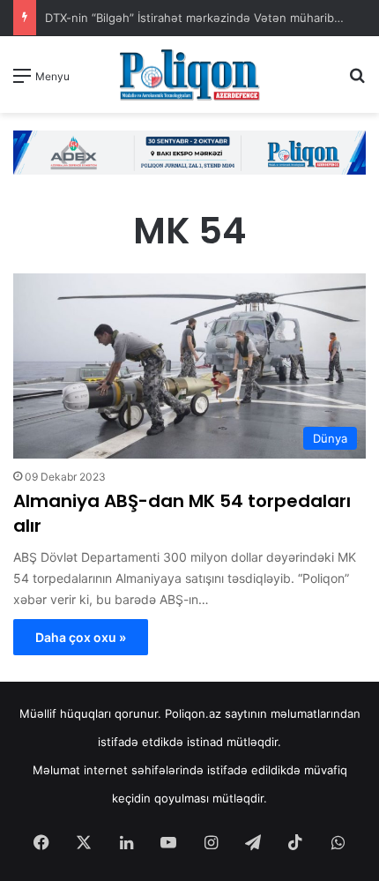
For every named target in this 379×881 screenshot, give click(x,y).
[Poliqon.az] (189, 75)
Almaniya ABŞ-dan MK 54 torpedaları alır (182, 513)
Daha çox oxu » (80, 637)
